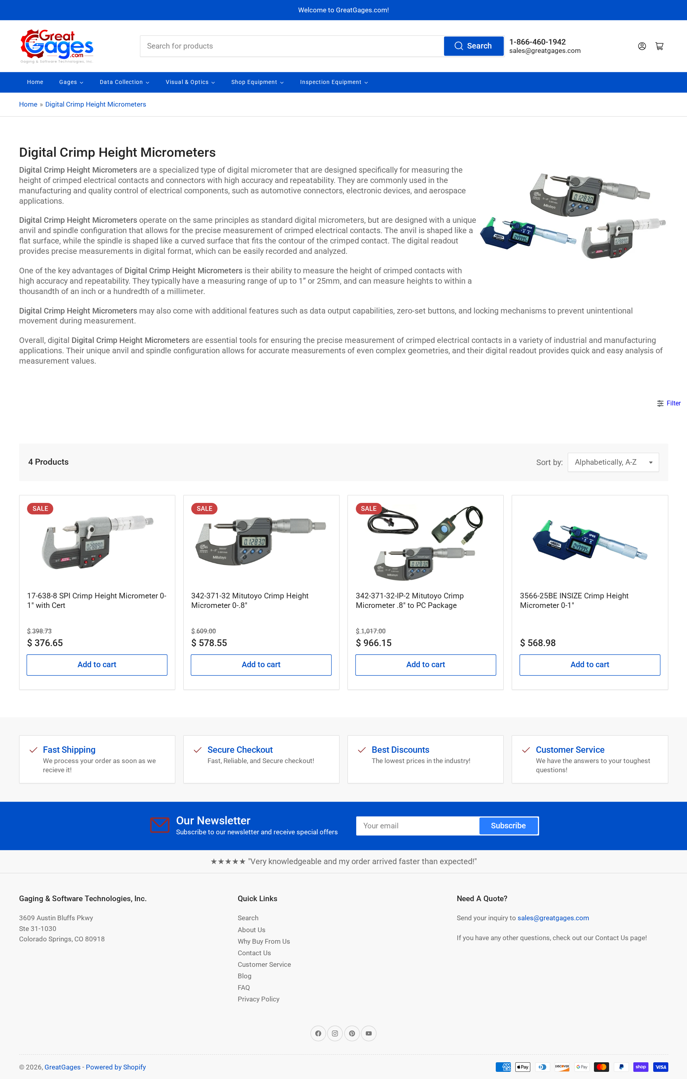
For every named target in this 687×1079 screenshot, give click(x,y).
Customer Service (264, 964)
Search (479, 46)
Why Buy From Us (264, 941)
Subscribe (508, 825)
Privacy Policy (258, 999)
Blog (245, 976)
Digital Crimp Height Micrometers (95, 104)
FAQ (244, 987)
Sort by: (549, 462)
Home (28, 104)
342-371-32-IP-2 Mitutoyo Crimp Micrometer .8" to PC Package (410, 600)
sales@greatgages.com (545, 51)
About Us (252, 930)
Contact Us (254, 953)
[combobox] (322, 46)
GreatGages (63, 1067)
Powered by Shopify (116, 1067)
